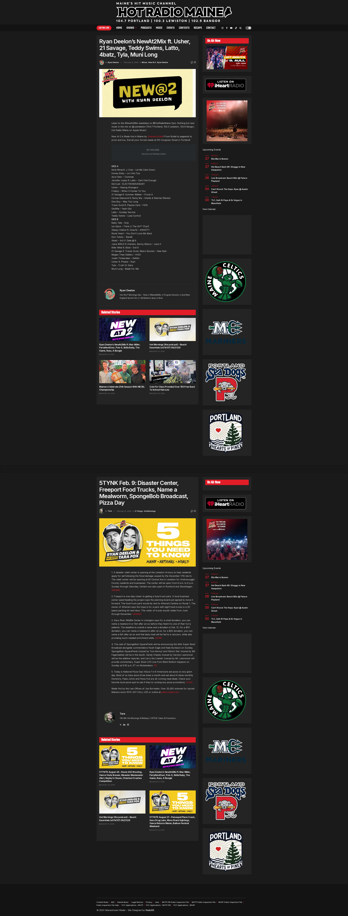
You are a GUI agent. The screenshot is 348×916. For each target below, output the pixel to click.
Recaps (198, 28)
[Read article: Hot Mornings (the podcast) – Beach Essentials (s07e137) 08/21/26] (173, 329)
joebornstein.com (170, 692)
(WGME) (115, 590)
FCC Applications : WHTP (132, 905)
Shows (130, 28)
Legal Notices (137, 902)
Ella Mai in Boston (219, 159)
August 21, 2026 (107, 354)
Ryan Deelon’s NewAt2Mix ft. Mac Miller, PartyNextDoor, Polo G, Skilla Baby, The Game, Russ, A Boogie (119, 347)
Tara (110, 511)
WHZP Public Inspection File (230, 902)
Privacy (149, 902)
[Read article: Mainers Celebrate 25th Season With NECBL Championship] (122, 371)
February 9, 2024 (131, 62)
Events (171, 28)
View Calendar (209, 209)
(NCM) (158, 638)
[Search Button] (241, 27)
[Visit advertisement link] (147, 278)
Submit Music (123, 902)
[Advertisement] (227, 235)
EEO (112, 902)
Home (119, 28)
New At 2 (152, 62)
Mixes (159, 28)
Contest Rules (102, 902)
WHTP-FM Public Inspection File (175, 902)
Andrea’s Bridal (155, 136)
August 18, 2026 (158, 393)
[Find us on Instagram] (222, 27)
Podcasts (146, 28)
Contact (211, 28)
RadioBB (149, 910)
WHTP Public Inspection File (203, 902)
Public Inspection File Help (108, 905)
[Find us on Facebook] (226, 27)
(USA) (189, 682)
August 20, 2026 (107, 393)
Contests (184, 28)
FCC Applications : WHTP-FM (158, 905)
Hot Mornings (150, 511)
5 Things (139, 511)
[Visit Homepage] (174, 12)
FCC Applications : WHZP (184, 905)
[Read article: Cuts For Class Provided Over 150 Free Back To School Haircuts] (173, 371)
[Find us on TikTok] (236, 28)
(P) (155, 665)
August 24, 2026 (107, 785)
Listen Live (104, 28)
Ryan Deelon (113, 62)
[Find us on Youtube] (231, 27)
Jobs (157, 902)
